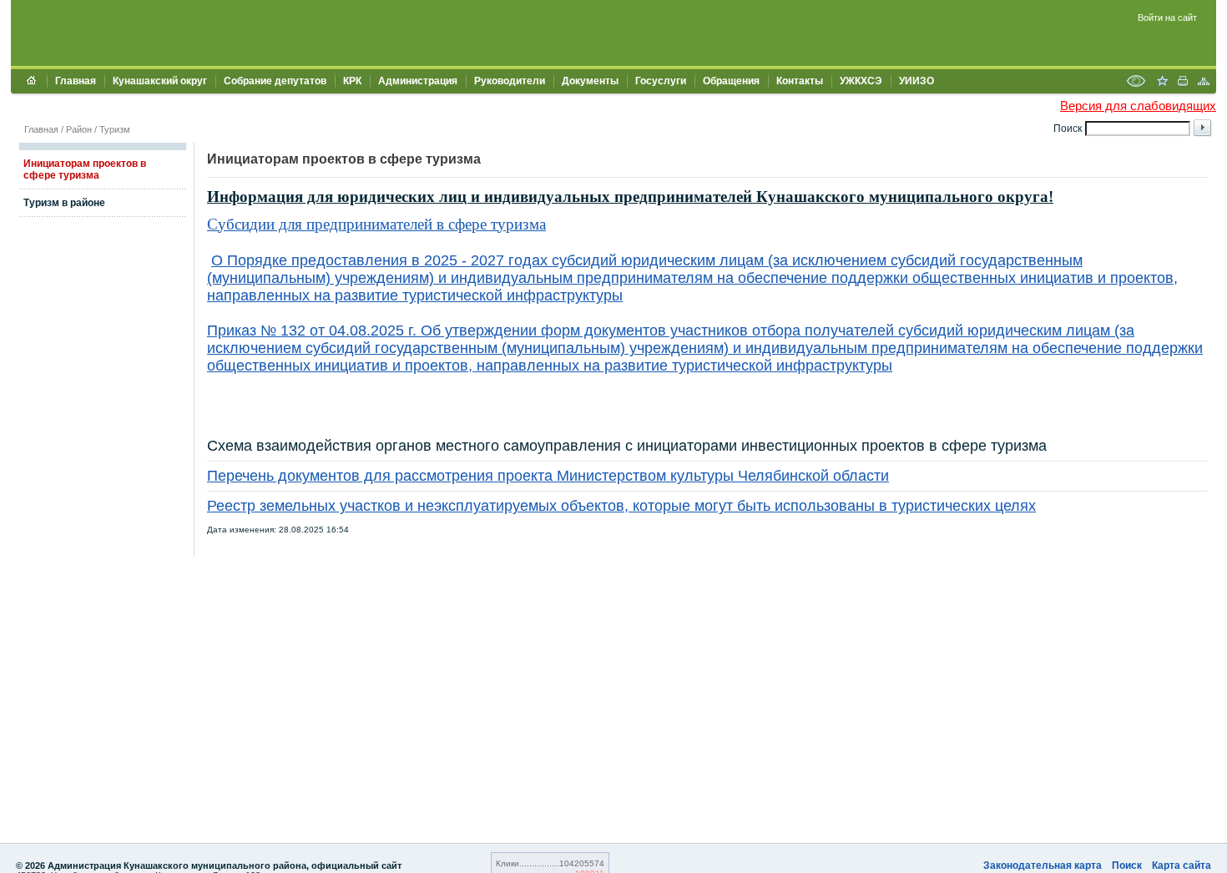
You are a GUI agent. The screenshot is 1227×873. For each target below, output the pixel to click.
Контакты (799, 81)
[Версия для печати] (1182, 82)
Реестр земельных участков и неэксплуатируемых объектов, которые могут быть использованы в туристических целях (621, 505)
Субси (228, 224)
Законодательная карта (1042, 865)
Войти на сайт (1167, 18)
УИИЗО (916, 81)
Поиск (1127, 865)
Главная (75, 81)
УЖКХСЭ (861, 81)
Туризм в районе (64, 203)
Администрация (417, 81)
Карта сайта (1181, 865)
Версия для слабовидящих (1138, 105)
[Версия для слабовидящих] (1136, 82)
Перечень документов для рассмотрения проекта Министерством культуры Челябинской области (548, 475)
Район (79, 129)
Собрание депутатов (275, 81)
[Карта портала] (1203, 82)
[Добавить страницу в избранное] (1162, 82)
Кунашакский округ (160, 81)
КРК (352, 81)
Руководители (509, 81)
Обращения (731, 81)
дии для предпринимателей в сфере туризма (398, 224)
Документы (590, 81)
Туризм (114, 129)
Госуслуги (660, 81)
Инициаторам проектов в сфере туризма (84, 169)
